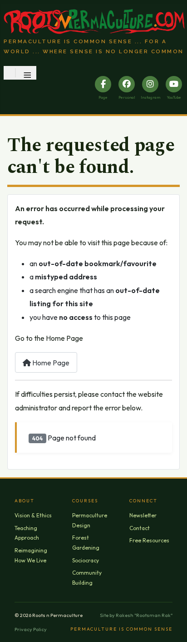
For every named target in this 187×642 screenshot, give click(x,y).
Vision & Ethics (33, 515)
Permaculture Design (89, 520)
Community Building (87, 577)
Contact (139, 528)
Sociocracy (85, 560)
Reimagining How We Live (31, 555)
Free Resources (149, 540)
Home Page (50, 362)
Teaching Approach (27, 533)
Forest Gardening (85, 542)
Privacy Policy (31, 629)
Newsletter (143, 515)
